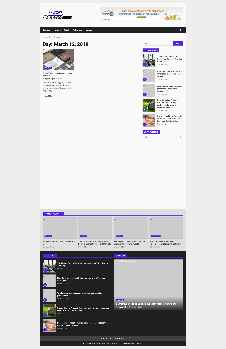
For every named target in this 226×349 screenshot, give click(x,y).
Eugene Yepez (49, 79)
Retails (67, 30)
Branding (57, 30)
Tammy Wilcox (122, 307)
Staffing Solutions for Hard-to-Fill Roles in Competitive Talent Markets (95, 228)
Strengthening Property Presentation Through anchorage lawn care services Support (148, 105)
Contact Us (106, 338)
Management (91, 30)
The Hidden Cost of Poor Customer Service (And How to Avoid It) (148, 60)
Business (46, 30)
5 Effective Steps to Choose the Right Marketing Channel (148, 284)
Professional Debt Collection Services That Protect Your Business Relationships (148, 120)
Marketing (119, 300)
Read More (49, 96)
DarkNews (125, 343)
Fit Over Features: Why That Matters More (60, 228)
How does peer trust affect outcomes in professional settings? (148, 75)
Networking (77, 30)
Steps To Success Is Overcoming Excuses (58, 59)
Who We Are (118, 338)
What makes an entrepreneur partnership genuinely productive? (148, 90)
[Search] (180, 30)
